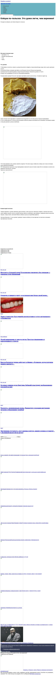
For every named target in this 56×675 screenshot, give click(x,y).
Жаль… (5, 12)
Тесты (4, 8)
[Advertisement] (28, 37)
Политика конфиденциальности (11, 649)
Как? (4, 7)
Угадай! (5, 10)
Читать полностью (36, 673)
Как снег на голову (6, 3)
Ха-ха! (4, 11)
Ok (30, 673)
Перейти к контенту (6, 1)
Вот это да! (6, 6)
